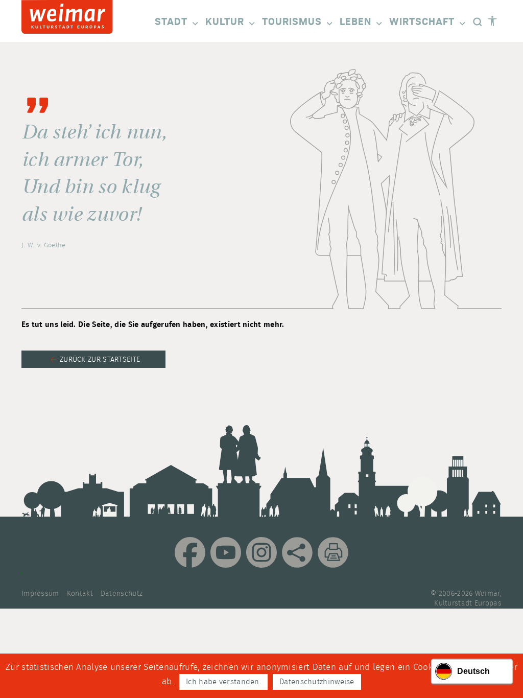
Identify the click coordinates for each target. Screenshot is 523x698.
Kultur (224, 22)
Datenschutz (121, 593)
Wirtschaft (422, 22)
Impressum (40, 593)
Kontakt (80, 593)
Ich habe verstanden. (223, 682)
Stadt (171, 22)
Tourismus (292, 22)
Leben (355, 22)
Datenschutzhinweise (316, 682)
